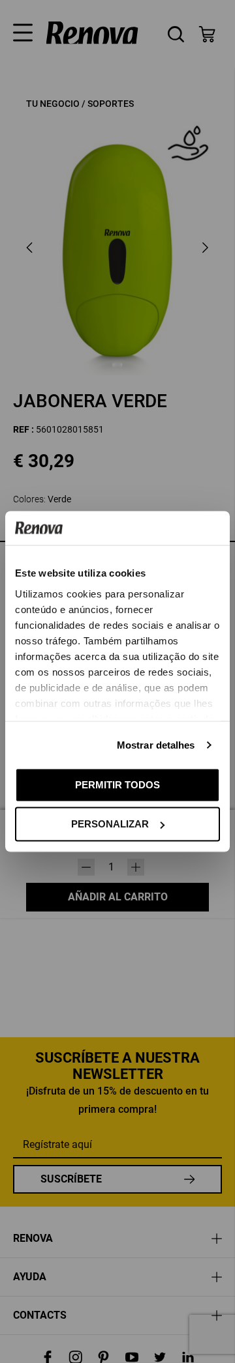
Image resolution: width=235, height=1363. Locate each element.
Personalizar (110, 823)
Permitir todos (117, 784)
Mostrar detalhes (156, 744)
